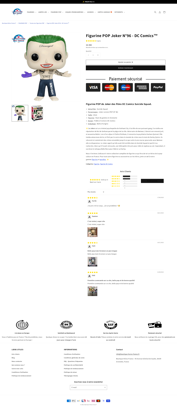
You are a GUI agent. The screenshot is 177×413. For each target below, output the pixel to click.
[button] (31, 12)
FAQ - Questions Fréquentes (73, 361)
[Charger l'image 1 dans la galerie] (20, 113)
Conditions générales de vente (74, 358)
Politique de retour (70, 372)
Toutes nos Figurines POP (37, 23)
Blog (13, 358)
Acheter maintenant (125, 68)
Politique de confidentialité (73, 365)
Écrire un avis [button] (152, 181)
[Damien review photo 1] (92, 232)
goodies (103, 159)
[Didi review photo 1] (92, 291)
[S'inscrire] (104, 387)
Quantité (88, 51)
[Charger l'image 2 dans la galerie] (37, 113)
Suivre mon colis (17, 369)
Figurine (96, 164)
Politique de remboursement (21, 376)
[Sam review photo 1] (92, 262)
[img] (93, 198)
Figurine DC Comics (106, 164)
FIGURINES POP (22, 23)
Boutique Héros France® (9, 23)
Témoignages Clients (71, 376)
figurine (95, 159)
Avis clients (15, 354)
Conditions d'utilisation (20, 372)
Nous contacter (17, 361)
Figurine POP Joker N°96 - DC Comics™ (58, 23)
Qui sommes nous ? (18, 365)
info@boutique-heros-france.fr (128, 354)
